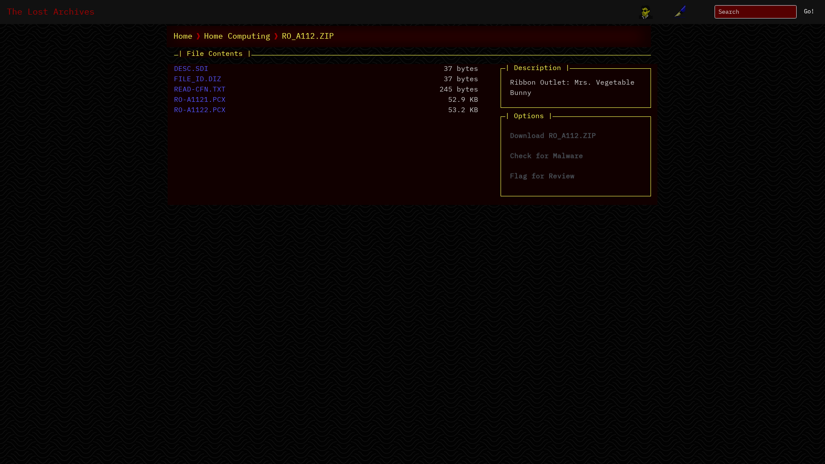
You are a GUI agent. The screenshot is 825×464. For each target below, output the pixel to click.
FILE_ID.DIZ (197, 79)
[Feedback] (678, 12)
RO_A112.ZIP (308, 36)
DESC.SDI (191, 69)
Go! (809, 12)
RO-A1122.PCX (200, 110)
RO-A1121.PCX (200, 100)
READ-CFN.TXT (200, 89)
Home (183, 36)
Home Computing (237, 36)
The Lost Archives (51, 12)
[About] (646, 12)
